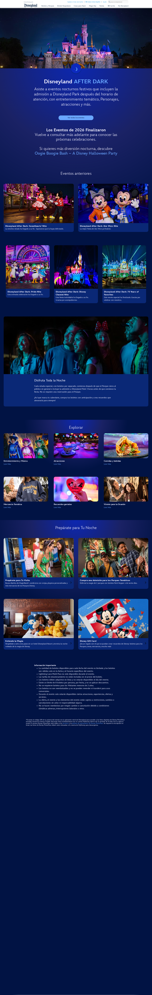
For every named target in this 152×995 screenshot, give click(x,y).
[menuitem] (86, 1)
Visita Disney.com (28, 2)
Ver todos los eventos (76, 118)
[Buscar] (109, 2)
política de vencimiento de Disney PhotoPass (87, 723)
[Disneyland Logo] (31, 5)
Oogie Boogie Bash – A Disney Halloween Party (76, 153)
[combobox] (118, 2)
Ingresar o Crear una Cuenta (75, 2)
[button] (111, 6)
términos (66, 723)
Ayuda (104, 2)
